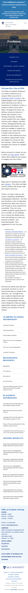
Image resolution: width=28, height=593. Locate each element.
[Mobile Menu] (25, 23)
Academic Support (13, 574)
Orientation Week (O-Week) (11, 98)
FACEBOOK (5, 543)
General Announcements (14, 231)
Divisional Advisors (8, 330)
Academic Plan (14, 57)
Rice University (9, 22)
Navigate (8, 184)
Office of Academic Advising (10, 25)
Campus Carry (21, 589)
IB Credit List (6, 376)
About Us (7, 572)
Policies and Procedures (13, 579)
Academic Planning (8, 325)
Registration (6, 366)
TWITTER (4, 546)
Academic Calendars (9, 352)
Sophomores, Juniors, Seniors (14, 66)
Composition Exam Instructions (11, 431)
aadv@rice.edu (12, 525)
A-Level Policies (7, 381)
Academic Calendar (12, 239)
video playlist (14, 155)
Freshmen (14, 61)
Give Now (14, 581)
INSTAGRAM (5, 549)
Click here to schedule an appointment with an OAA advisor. (12, 556)
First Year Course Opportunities (11, 347)
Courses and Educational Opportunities (14, 80)
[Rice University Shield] (3, 25)
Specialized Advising (17, 572)
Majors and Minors (14, 70)
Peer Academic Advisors (13, 255)
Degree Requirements (14, 75)
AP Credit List (7, 371)
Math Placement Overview (10, 410)
